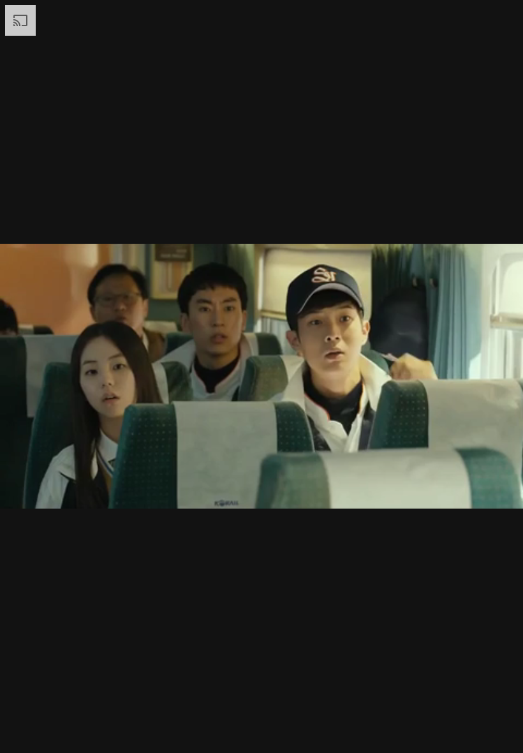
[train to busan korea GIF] (261, 376)
